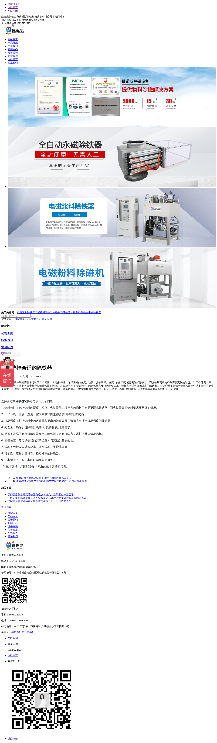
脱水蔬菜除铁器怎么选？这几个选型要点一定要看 (41, 494)
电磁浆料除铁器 (26, 312)
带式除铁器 (94, 312)
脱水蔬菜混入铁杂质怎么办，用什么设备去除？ (39, 501)
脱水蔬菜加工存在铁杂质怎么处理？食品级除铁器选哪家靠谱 (47, 497)
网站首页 (13, 39)
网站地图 (13, 10)
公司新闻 (7, 333)
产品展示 (13, 42)
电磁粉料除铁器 (44, 312)
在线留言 (13, 7)
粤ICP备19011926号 (22, 632)
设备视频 (13, 52)
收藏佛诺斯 (14, 4)
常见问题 (47, 319)
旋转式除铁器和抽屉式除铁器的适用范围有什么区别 (51, 481)
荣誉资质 (13, 56)
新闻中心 (13, 49)
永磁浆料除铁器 (79, 312)
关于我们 (13, 46)
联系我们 (13, 62)
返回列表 (6, 507)
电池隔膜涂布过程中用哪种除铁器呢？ (44, 477)
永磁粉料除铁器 (62, 312)
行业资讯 (7, 340)
